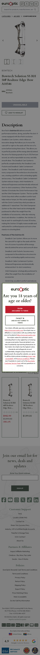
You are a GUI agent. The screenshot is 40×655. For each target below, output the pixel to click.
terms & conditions (23, 359)
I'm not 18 (20, 320)
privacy (29, 356)
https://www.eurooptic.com (14, 330)
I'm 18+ (20, 309)
